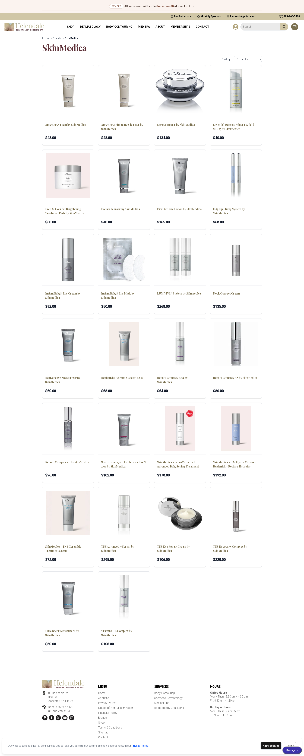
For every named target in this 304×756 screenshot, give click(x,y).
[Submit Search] (284, 26)
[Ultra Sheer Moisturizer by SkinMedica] (68, 597)
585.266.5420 (64, 707)
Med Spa (144, 26)
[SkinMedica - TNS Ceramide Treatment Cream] (68, 513)
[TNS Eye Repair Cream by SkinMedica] (180, 513)
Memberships (180, 26)
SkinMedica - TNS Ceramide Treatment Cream (63, 549)
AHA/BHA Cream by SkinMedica (65, 124)
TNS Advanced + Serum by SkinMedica (117, 549)
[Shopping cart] (294, 26)
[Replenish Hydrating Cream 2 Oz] (124, 344)
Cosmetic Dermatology (168, 698)
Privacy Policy (140, 745)
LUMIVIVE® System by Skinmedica (179, 293)
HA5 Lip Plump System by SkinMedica (229, 211)
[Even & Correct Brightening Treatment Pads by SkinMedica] (68, 175)
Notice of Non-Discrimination (116, 707)
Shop (70, 26)
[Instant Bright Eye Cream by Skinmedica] (68, 260)
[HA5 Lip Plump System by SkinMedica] (236, 175)
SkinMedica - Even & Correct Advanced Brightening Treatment (178, 464)
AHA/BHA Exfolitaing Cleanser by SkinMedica (122, 127)
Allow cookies (271, 745)
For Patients (181, 16)
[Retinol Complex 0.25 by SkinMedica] (180, 344)
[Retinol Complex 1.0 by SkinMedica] (68, 428)
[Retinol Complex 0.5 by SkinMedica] (236, 344)
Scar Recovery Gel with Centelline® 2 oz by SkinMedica (123, 464)
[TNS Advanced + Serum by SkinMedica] (124, 513)
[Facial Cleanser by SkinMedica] (124, 175)
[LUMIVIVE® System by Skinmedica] (180, 260)
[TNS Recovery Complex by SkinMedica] (236, 513)
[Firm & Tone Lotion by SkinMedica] (180, 175)
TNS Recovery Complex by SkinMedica (230, 549)
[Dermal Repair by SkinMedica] (180, 91)
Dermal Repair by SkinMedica (176, 124)
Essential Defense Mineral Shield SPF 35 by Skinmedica (233, 127)
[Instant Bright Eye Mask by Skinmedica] (124, 260)
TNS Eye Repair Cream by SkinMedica (173, 549)
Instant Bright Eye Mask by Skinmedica (118, 295)
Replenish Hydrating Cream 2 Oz (122, 378)
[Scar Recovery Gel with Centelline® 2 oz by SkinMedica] (124, 428)
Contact (202, 26)
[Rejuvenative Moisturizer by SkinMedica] (68, 344)
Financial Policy (107, 712)
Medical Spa (161, 703)
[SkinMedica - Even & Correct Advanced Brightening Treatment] (180, 428)
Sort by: (226, 59)
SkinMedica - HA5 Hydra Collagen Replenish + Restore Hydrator (234, 464)
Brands (57, 38)
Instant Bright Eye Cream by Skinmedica (62, 295)
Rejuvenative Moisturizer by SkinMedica (62, 380)
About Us (103, 698)
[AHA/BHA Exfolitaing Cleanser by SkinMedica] (124, 91)
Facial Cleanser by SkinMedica (120, 209)
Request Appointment (242, 16)
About (160, 26)
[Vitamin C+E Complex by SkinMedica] (124, 597)
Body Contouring (119, 26)
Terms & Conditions (110, 727)
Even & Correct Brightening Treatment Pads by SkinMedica (64, 211)
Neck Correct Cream (226, 293)
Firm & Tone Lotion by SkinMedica (179, 209)
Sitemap (103, 732)
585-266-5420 (292, 16)
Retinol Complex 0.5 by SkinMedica (235, 378)
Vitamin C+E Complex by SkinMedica (116, 633)
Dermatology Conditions (169, 707)
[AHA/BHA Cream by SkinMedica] (68, 91)
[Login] (235, 26)
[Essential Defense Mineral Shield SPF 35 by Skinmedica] (236, 91)
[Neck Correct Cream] (236, 260)
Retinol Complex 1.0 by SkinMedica (67, 462)
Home (45, 38)
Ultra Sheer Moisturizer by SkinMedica (62, 633)
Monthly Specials (210, 16)
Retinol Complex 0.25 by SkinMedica (172, 380)
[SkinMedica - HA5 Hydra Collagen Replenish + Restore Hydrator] (236, 428)
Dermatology (90, 26)
